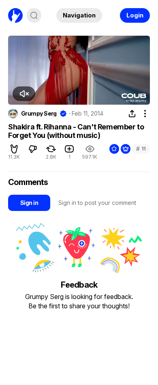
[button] (24, 93)
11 (141, 148)
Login (134, 15)
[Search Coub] (34, 15)
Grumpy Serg (39, 113)
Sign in (29, 202)
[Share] (132, 113)
